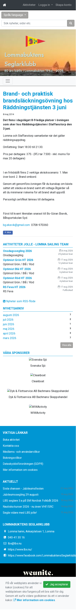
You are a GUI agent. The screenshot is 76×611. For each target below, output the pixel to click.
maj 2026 (8, 329)
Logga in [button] (44, 5)
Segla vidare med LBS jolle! (20, 512)
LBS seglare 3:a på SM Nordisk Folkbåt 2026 (30, 500)
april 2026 (9, 333)
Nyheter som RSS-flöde (20, 301)
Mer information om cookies (20, 469)
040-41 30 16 (16, 537)
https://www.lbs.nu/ (20, 549)
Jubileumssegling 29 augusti (20, 494)
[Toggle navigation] (8, 80)
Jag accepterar (58, 584)
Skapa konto (64, 5)
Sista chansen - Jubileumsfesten (23, 488)
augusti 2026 (11, 315)
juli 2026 (8, 319)
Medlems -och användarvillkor (21, 451)
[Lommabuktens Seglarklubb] (36, 41)
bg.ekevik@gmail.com (16, 225)
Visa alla (66, 345)
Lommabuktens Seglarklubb (24, 59)
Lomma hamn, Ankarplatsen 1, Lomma (31, 531)
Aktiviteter (29, 5)
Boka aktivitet (11, 439)
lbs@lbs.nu (15, 543)
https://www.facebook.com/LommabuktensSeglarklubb (42, 555)
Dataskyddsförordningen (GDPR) (23, 463)
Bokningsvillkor (12, 457)
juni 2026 (8, 324)
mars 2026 (9, 338)
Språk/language (14, 15)
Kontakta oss (11, 445)
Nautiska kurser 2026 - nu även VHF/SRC (28, 506)
